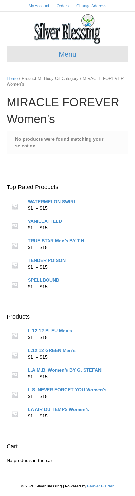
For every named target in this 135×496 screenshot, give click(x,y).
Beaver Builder (100, 486)
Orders (63, 6)
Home (12, 78)
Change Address (91, 6)
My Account (39, 6)
